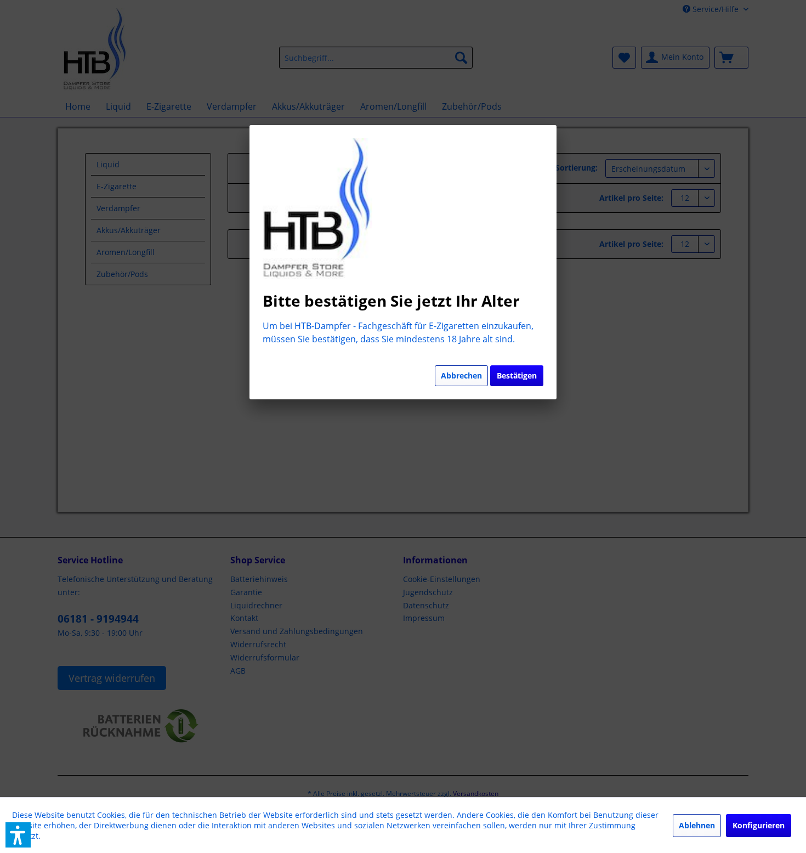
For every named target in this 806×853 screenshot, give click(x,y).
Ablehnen (697, 825)
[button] (18, 835)
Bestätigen (517, 375)
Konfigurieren (759, 825)
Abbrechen (461, 375)
